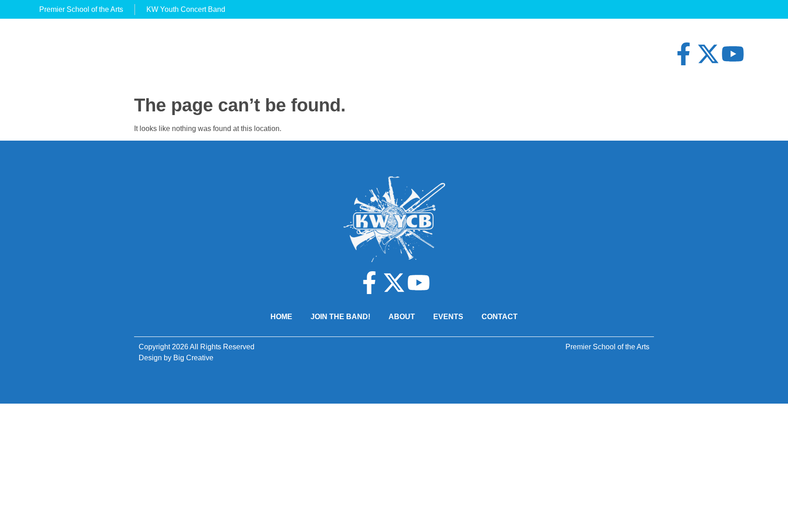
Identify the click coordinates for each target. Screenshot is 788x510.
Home (281, 317)
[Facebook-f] (683, 53)
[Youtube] (732, 53)
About (402, 317)
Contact (500, 317)
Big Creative (193, 358)
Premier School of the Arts (607, 347)
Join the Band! (340, 317)
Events (448, 317)
